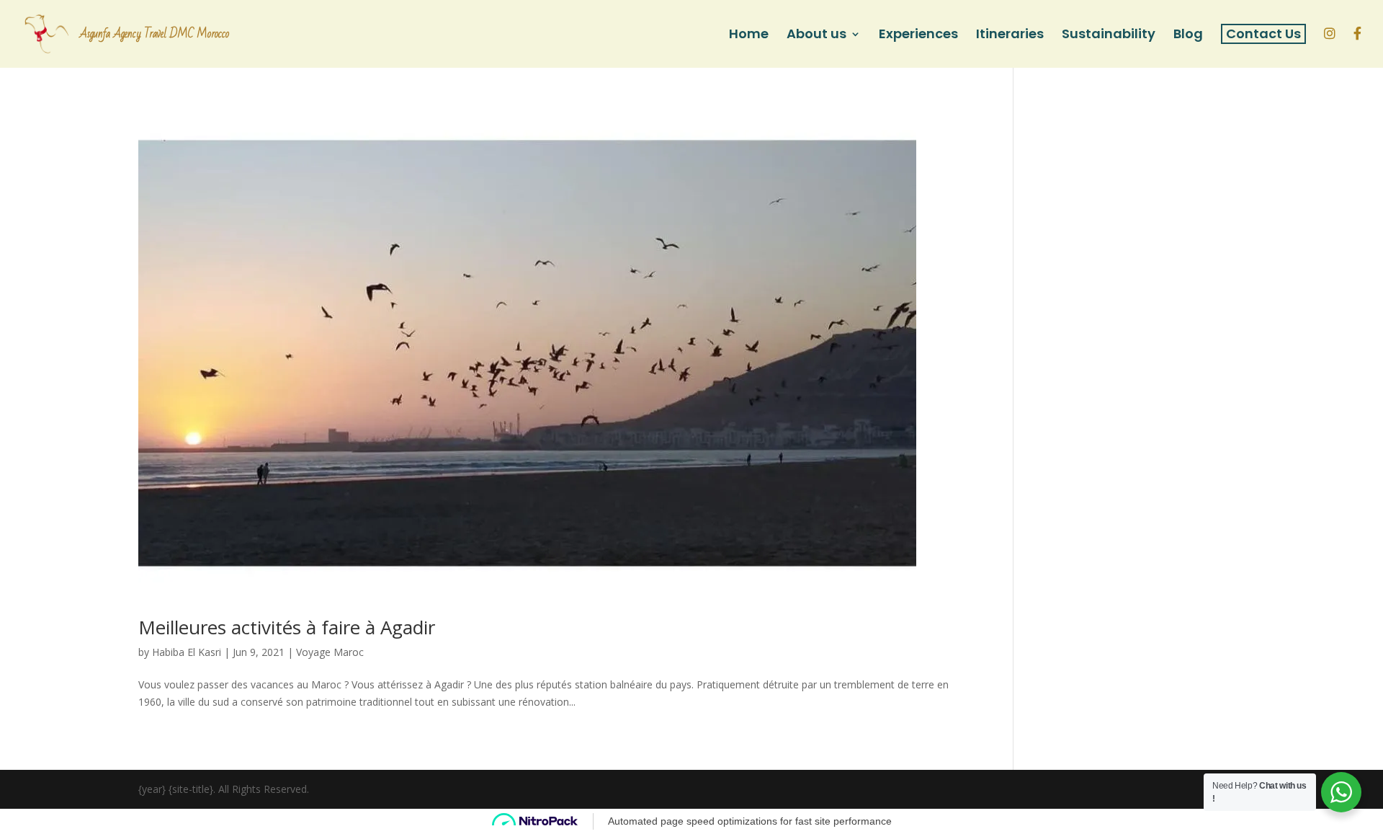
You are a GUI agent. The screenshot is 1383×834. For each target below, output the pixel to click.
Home (749, 36)
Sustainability (1108, 36)
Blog (1188, 36)
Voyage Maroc (330, 652)
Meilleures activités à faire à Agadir (286, 627)
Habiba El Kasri (186, 652)
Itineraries (1010, 36)
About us (816, 36)
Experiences (918, 36)
